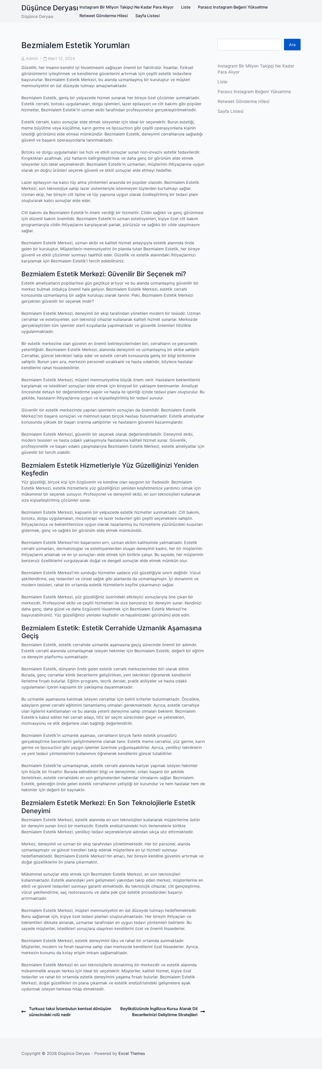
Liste (185, 7)
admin (32, 58)
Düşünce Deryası (49, 8)
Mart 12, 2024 (61, 58)
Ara (292, 44)
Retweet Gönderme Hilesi (103, 15)
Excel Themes (131, 1053)
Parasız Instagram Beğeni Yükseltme (233, 7)
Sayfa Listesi (147, 15)
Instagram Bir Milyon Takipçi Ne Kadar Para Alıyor (126, 7)
